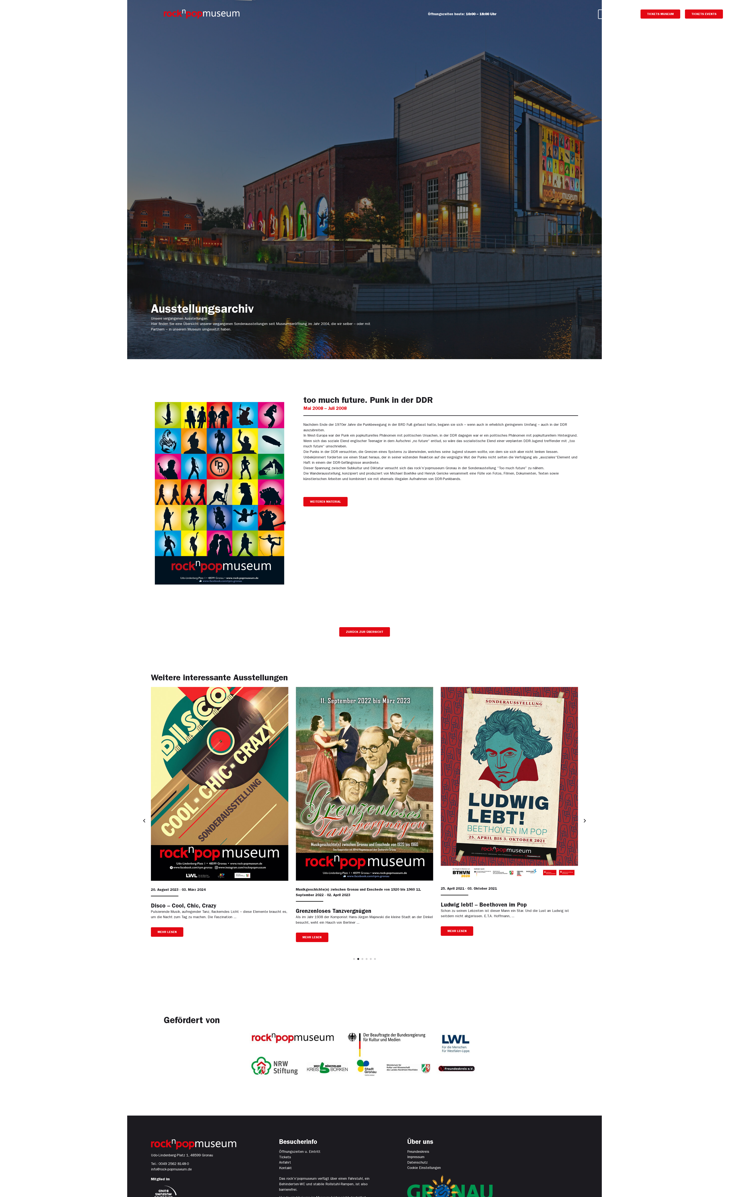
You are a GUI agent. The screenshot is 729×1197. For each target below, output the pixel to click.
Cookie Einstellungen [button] (424, 1168)
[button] (325, 501)
